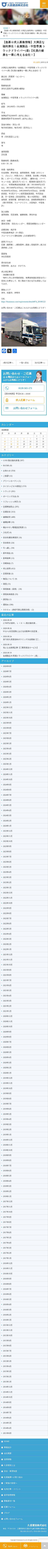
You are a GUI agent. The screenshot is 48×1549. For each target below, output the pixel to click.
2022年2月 (7, 944)
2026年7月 (7, 671)
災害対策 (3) (8, 574)
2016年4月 (7, 1305)
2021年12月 (7, 955)
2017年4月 (7, 1243)
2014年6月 (7, 1418)
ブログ (7, 1513)
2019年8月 (7, 1099)
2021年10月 (7, 965)
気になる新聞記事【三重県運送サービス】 (21, 646)
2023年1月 (7, 888)
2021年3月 (7, 1001)
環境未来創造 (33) (10, 594)
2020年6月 (7, 1047)
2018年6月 (7, 1171)
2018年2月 (7, 1191)
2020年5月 (7, 1052)
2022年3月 (7, 939)
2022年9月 (7, 908)
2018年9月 (7, 1155)
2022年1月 (7, 949)
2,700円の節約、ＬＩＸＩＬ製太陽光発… (20, 621)
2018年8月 (7, 1160)
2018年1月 (7, 1196)
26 (17, 447)
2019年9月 (7, 1093)
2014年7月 (7, 1413)
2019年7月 (7, 1104)
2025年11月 (7, 713)
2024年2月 (7, 821)
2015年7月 (7, 1351)
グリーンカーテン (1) (12, 481)
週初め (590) (8, 605)
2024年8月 (7, 790)
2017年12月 (7, 1202)
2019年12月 (7, 1078)
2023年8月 (7, 852)
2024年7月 (7, 795)
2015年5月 (7, 1361)
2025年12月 (7, 707)
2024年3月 (7, 816)
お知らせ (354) (9, 471)
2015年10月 (7, 1335)
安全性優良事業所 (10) (12, 538)
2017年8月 (7, 1222)
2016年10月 (7, 1274)
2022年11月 (7, 898)
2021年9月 (7, 970)
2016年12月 (7, 1263)
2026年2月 (7, 697)
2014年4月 (7, 1428)
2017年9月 (7, 1217)
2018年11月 (7, 1145)
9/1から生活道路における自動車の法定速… (21, 629)
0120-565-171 (25, 388)
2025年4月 (7, 749)
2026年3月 (7, 692)
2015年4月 (7, 1366)
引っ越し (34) (8, 548)
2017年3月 (7, 1248)
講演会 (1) (7, 599)
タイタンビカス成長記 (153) (14, 486)
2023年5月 (7, 867)
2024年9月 (7, 785)
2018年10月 (7, 1150)
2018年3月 (7, 1186)
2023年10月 (7, 841)
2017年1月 (7, 1258)
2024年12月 (7, 769)
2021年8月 (7, 975)
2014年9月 (7, 1402)
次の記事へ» (40, 363)
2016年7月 (7, 1289)
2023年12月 (7, 831)
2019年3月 (7, 1124)
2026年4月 (7, 687)
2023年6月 (7, 862)
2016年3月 (7, 1310)
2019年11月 (7, 1083)
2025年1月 (7, 764)
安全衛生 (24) (8, 543)
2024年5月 (7, 805)
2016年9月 (7, 1279)
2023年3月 (7, 877)
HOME (5, 28)
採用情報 (7, 1459)
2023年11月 (7, 836)
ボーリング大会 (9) (11, 496)
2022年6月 (7, 924)
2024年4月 (7, 810)
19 (17, 444)
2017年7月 (7, 1227)
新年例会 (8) (8, 553)
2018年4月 (7, 1181)
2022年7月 (7, 918)
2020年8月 (7, 1037)
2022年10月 (7, 903)
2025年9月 (7, 723)
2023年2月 (7, 882)
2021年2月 (7, 1006)
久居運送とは (9, 1465)
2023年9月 (7, 846)
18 (11, 444)
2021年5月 (7, 990)
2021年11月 (7, 960)
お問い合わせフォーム (25, 408)
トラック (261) (9, 491)
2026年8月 (7, 666)
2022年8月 (7, 913)
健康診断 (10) (8, 522)
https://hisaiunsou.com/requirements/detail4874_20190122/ (23, 302)
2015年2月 (7, 1377)
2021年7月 (7, 980)
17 (5, 444)
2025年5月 (7, 744)
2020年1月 (7, 1073)
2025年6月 (7, 738)
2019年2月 (7, 1130)
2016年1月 (7, 1320)
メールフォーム (33, 1546)
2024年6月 (7, 800)
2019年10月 (7, 1088)
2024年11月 (7, 774)
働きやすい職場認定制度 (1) (14, 527)
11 (11, 441)
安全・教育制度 (10, 1471)
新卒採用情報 (9, 1495)
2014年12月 (7, 1387)
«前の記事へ (8, 363)
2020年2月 (7, 1068)
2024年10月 (7, 779)
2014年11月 (7, 1392)
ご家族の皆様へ (10, 1483)
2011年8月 (7, 1433)
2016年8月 (7, 1284)
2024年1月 (7, 826)
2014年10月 (7, 1397)
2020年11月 (7, 1021)
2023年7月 (7, 857)
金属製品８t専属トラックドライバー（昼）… (22, 654)
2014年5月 (7, 1423)
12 (17, 441)
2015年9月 (7, 1341)
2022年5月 (7, 929)
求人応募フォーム (25, 400)
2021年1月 (7, 1011)
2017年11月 (7, 1207)
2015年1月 (7, 1382)
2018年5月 (7, 1176)
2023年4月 (7, 872)
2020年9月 (7, 1032)
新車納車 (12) (8, 558)
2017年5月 (7, 1238)
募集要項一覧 (9, 1501)
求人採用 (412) (9, 569)
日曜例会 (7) (8, 563)
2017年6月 (7, 1233)
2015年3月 (7, 1371)
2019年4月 (7, 1119)
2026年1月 (7, 702)
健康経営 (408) (9, 517)
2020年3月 (7, 1063)
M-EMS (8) (7, 466)
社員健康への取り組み (13, 1477)
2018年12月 (7, 1140)
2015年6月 (7, 1356)
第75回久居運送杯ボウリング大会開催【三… (21, 638)
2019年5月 (7, 1114)
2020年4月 (7, 1057)
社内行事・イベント (12, 1489)
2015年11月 (7, 1330)
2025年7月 (7, 733)
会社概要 (7, 1453)
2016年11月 (7, 1268)
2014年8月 (7, 1407)
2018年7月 (7, 1166)
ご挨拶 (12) (7, 476)
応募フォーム (9, 1507)
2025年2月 (7, 759)
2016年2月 (7, 1315)
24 (5, 447)
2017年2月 (7, 1253)
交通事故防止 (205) (11, 507)
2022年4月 (7, 934)
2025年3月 (7, 754)
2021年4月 (7, 996)
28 (30, 447)
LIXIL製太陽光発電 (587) (13, 460)
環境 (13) (7, 584)
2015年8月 (7, 1346)
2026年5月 (7, 682)
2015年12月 (7, 1325)
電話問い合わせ (12, 1546)
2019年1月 (7, 1135)
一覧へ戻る (24, 363)
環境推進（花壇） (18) (12, 589)
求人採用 (36, 62)
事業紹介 (7, 1447)
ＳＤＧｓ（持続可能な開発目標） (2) (18, 610)
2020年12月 (7, 1016)
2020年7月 (7, 1042)
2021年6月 (7, 985)
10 (5, 441)
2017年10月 (7, 1212)
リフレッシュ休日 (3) (12, 502)
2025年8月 (7, 728)
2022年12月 (7, 893)
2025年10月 (7, 718)
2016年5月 (7, 1299)
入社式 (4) (7, 532)
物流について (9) (10, 579)
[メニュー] (44, 4)
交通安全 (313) (9, 512)
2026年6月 (7, 677)
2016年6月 (7, 1294)
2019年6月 (7, 1109)
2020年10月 (7, 1027)
